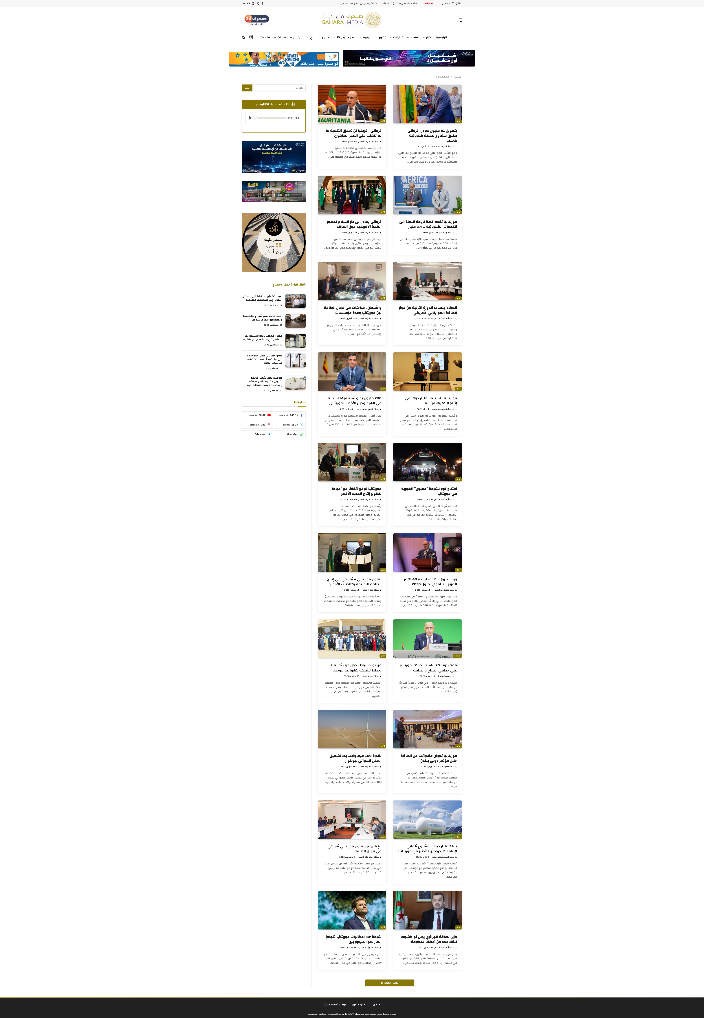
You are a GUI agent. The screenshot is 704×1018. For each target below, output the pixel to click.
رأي (312, 37)
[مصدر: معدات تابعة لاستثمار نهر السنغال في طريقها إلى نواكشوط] (295, 341)
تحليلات (398, 37)
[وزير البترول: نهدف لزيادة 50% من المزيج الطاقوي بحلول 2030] (427, 552)
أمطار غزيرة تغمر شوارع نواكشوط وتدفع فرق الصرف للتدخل (262, 318)
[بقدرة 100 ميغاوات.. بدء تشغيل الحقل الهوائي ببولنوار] (352, 729)
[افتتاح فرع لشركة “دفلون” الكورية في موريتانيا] (427, 462)
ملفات (281, 37)
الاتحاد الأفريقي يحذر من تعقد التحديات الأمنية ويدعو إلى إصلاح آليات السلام (379, 3)
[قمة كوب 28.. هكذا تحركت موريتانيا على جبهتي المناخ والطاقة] (427, 638)
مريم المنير (444, 232)
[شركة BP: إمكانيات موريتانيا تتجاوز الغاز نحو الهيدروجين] (352, 910)
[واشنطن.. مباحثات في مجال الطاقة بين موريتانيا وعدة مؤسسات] (352, 281)
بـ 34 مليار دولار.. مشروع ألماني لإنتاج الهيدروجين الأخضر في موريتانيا (427, 849)
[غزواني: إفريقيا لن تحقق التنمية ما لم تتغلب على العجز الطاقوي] (352, 104)
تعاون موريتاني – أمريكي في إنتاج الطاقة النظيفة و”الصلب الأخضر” (354, 582)
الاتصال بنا (375, 1004)
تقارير (382, 37)
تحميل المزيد (391, 983)
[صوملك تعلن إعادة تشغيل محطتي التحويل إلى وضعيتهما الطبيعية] (295, 301)
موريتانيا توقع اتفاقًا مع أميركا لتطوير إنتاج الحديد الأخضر (357, 491)
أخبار (429, 37)
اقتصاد (414, 37)
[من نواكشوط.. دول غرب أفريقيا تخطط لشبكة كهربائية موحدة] (352, 638)
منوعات (265, 37)
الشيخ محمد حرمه (440, 146)
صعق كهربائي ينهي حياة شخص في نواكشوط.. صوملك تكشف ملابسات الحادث (263, 359)
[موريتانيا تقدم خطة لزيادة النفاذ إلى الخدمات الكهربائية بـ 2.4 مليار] (427, 195)
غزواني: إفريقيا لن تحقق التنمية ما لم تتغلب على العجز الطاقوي (354, 133)
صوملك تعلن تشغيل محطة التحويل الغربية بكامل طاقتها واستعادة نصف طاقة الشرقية (264, 381)
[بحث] (244, 38)
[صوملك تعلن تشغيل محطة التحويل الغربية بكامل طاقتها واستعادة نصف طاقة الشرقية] (295, 383)
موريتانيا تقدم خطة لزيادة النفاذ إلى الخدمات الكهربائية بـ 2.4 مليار (428, 224)
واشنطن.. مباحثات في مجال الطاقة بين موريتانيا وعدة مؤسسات (353, 310)
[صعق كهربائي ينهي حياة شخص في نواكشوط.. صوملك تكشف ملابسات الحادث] (295, 360)
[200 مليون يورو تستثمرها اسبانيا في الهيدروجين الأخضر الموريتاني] (352, 371)
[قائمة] (460, 20)
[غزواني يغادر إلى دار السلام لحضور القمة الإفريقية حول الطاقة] (352, 195)
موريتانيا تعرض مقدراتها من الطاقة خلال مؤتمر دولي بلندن (429, 758)
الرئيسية (441, 37)
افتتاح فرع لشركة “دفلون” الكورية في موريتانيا (429, 491)
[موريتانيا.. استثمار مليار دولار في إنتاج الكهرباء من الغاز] (427, 371)
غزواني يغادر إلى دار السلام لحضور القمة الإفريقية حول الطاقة (354, 224)
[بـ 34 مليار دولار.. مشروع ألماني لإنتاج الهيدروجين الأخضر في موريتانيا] (427, 819)
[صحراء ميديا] (352, 20)
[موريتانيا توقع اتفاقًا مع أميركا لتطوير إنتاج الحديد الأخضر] (352, 462)
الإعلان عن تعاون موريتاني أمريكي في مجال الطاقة (355, 849)
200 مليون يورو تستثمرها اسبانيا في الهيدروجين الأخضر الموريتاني (355, 401)
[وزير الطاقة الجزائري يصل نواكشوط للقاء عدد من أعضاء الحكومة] (427, 910)
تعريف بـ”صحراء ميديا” (335, 1004)
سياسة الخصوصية (317, 1014)
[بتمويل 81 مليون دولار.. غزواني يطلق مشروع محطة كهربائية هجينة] (427, 104)
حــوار (325, 37)
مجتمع (297, 37)
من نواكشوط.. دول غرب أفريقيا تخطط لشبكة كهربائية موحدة (356, 668)
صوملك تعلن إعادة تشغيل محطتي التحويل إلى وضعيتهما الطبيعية (262, 298)
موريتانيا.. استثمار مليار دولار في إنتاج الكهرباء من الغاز (431, 401)
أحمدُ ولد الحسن (365, 141)
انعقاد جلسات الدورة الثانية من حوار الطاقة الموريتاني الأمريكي (428, 310)
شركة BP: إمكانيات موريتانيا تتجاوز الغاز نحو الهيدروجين (354, 939)
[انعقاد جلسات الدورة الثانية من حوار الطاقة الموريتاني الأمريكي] (427, 281)
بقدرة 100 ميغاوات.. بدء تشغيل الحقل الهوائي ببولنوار (356, 758)
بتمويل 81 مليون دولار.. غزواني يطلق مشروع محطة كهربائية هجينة (432, 135)
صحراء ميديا (368, 590)
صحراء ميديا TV (346, 37)
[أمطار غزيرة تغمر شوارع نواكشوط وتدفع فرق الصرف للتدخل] (295, 321)
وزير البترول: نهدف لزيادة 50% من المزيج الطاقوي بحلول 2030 (430, 582)
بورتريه (367, 37)
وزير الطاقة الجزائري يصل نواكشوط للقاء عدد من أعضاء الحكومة (429, 939)
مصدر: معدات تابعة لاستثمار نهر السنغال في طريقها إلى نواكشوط (262, 337)
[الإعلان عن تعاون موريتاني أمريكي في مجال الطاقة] (352, 819)
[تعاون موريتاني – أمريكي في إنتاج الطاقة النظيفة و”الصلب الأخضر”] (352, 552)
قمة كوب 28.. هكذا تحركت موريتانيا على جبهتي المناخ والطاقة (427, 668)
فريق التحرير (358, 1004)
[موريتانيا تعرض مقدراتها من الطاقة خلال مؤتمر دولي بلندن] (427, 729)
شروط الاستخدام (335, 1014)
